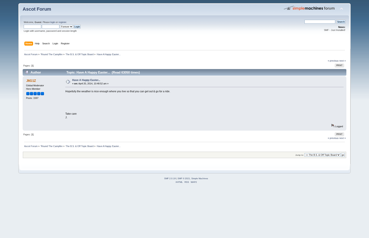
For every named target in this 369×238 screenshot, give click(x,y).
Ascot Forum (37, 9)
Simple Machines (199, 178)
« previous (333, 60)
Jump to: (299, 155)
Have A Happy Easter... (86, 80)
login (52, 22)
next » (342, 60)
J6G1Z (31, 80)
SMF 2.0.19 (170, 178)
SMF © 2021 (184, 178)
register (62, 22)
